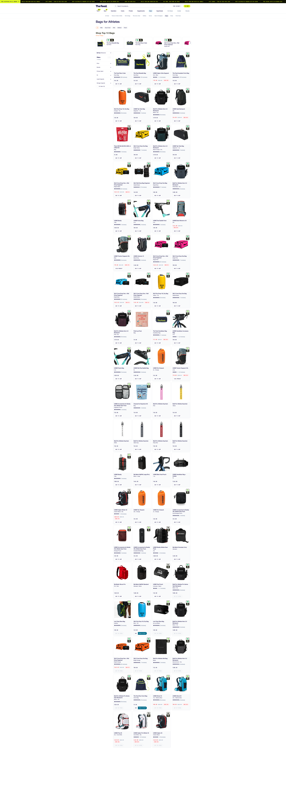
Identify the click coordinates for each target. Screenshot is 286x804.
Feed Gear (178, 15)
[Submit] (115, 6)
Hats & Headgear (158, 15)
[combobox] (139, 6)
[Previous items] (95, 42)
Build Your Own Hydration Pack (103, 1)
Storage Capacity (101, 83)
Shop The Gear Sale (84, 1)
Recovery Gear (136, 15)
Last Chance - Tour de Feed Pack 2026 (173, 1)
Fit (97, 75)
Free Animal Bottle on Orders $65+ (64, 1)
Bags (166, 15)
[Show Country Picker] (19, 1)
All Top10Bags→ (100, 35)
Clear (109, 57)
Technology (127, 15)
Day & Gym (107, 27)
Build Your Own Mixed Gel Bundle (148, 1)
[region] (143, 1)
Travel (125, 27)
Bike (101, 27)
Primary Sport (100, 71)
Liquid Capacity (100, 79)
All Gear (107, 15)
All (97, 27)
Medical (119, 27)
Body (171, 15)
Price (98, 63)
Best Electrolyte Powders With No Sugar (37, 1)
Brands (98, 67)
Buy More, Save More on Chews (125, 1)
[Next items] (190, 42)
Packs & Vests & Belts (117, 15)
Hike (114, 27)
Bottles (144, 15)
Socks (150, 15)
